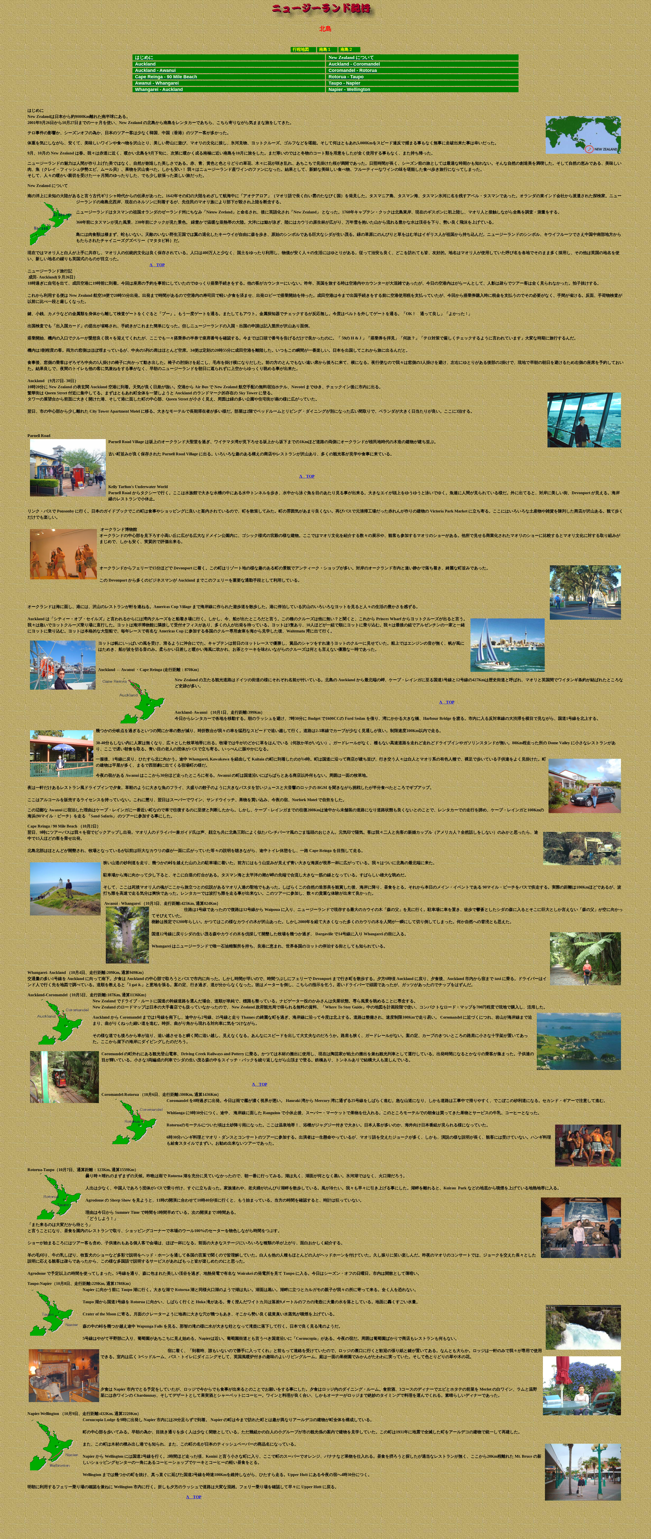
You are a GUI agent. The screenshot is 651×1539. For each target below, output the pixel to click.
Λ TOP (157, 265)
